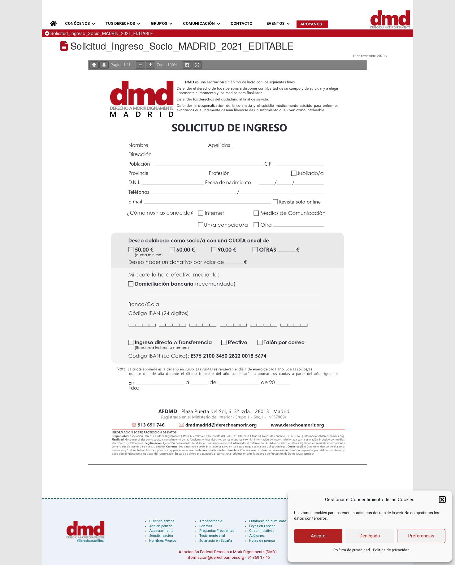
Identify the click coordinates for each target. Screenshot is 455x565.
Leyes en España (262, 526)
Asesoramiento (161, 531)
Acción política (160, 526)
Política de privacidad (351, 550)
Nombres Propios (162, 541)
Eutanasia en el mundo (267, 521)
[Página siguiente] (104, 65)
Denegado (370, 536)
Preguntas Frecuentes (216, 531)
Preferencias (421, 536)
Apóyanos (257, 536)
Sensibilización (161, 536)
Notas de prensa (262, 541)
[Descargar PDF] (187, 65)
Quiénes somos (161, 521)
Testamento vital (212, 536)
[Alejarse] (140, 65)
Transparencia (210, 521)
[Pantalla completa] (197, 65)
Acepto (318, 536)
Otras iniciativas (261, 531)
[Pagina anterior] (94, 65)
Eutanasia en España (215, 541)
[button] (442, 499)
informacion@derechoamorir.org (215, 557)
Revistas (205, 526)
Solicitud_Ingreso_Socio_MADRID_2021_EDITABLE (101, 33)
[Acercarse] (150, 65)
